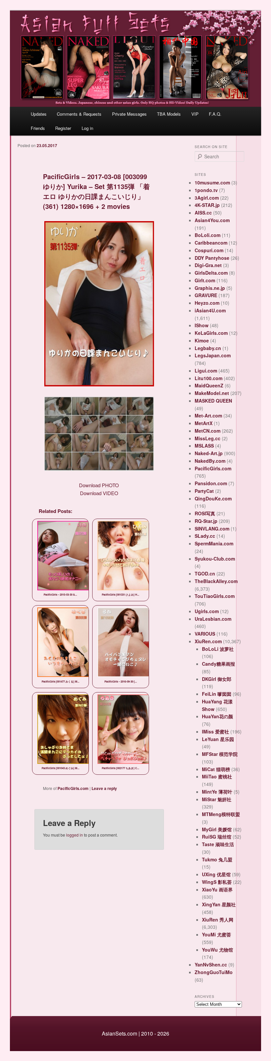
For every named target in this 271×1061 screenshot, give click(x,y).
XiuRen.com (208, 641)
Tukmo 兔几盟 (217, 859)
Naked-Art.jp (209, 453)
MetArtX (204, 423)
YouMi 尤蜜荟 (216, 934)
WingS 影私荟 (217, 882)
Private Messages (129, 114)
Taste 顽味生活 (218, 844)
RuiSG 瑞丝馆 (216, 836)
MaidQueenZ (209, 385)
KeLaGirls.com (211, 333)
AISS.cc (203, 212)
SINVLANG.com (212, 528)
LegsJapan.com (213, 355)
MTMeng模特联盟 (221, 814)
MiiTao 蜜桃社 (217, 776)
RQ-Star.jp (206, 521)
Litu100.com (208, 378)
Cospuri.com (209, 250)
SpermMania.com (214, 543)
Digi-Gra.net (208, 265)
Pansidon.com (211, 483)
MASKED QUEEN (213, 400)
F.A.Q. (215, 114)
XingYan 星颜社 (219, 904)
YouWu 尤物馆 (217, 949)
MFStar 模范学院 (220, 754)
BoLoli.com (207, 235)
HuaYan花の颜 (217, 716)
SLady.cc (205, 535)
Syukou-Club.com (215, 558)
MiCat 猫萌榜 (216, 769)
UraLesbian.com (213, 618)
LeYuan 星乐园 (218, 739)
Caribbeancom (211, 242)
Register (63, 128)
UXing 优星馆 (216, 874)
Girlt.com (205, 280)
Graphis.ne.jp (210, 288)
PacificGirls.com (73, 788)
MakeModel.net (212, 393)
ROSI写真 (205, 513)
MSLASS (204, 445)
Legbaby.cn (208, 348)
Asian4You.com (212, 220)
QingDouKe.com (213, 498)
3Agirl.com (207, 197)
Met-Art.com (208, 415)
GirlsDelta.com (211, 272)
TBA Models (169, 114)
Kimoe (202, 340)
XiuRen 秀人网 (217, 919)
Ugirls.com (207, 611)
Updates (39, 114)
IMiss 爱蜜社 (215, 731)
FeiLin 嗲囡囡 (216, 693)
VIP (195, 114)
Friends (38, 128)
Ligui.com (206, 370)
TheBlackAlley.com (216, 581)
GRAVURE (206, 295)
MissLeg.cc (207, 438)
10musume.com (212, 182)
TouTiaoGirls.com (215, 596)
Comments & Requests (79, 114)
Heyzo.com (207, 302)
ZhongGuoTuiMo (214, 972)
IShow (202, 325)
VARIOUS (205, 633)
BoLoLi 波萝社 (218, 649)
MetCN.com (207, 430)
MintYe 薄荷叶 (217, 791)
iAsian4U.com (210, 310)
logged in (74, 835)
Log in (87, 128)
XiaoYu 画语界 (217, 889)
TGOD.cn (205, 573)
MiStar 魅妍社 (216, 799)
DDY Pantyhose (212, 258)
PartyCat (204, 491)
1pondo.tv (206, 190)
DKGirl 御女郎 (216, 679)
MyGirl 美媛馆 (217, 829)
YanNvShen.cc (211, 964)
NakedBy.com (210, 460)
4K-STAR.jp (207, 205)
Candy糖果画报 (218, 663)
